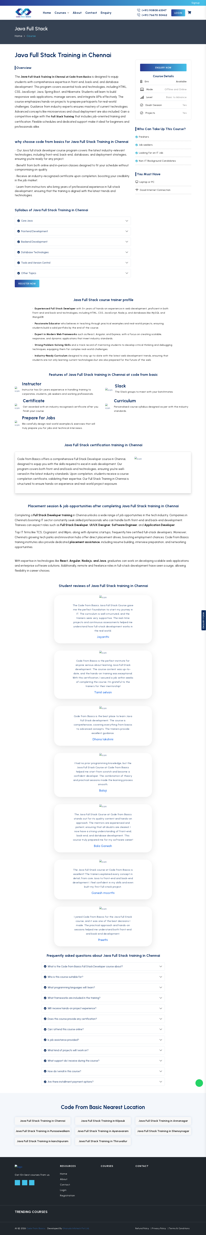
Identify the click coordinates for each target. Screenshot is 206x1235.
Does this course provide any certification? (72, 1018)
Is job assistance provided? (63, 1039)
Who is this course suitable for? (65, 976)
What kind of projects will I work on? (68, 1050)
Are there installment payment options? (70, 1081)
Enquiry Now (163, 67)
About (77, 13)
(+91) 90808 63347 (154, 10)
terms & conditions (179, 1228)
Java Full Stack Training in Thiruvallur (103, 1141)
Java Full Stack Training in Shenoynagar (163, 1131)
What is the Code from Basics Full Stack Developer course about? (85, 966)
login (178, 12)
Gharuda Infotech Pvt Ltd (75, 1228)
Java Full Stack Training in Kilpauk (103, 1120)
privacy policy (159, 1228)
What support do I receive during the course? (73, 1060)
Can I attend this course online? (66, 1029)
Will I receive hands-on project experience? (72, 1008)
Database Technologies (35, 252)
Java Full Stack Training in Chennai (42, 1120)
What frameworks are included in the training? (74, 997)
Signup (196, 2)
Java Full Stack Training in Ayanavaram (103, 1131)
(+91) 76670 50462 (154, 15)
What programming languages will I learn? (71, 987)
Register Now (27, 283)
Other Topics (28, 273)
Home (47, 13)
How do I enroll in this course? (64, 1071)
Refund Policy (142, 1228)
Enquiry (106, 13)
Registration (67, 1195)
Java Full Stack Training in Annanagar (163, 1120)
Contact (91, 13)
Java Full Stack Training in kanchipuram (42, 1141)
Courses (60, 13)
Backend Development (34, 241)
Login (63, 1190)
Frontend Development (34, 231)
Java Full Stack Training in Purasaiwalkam (43, 1131)
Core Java (27, 220)
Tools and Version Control (35, 262)
